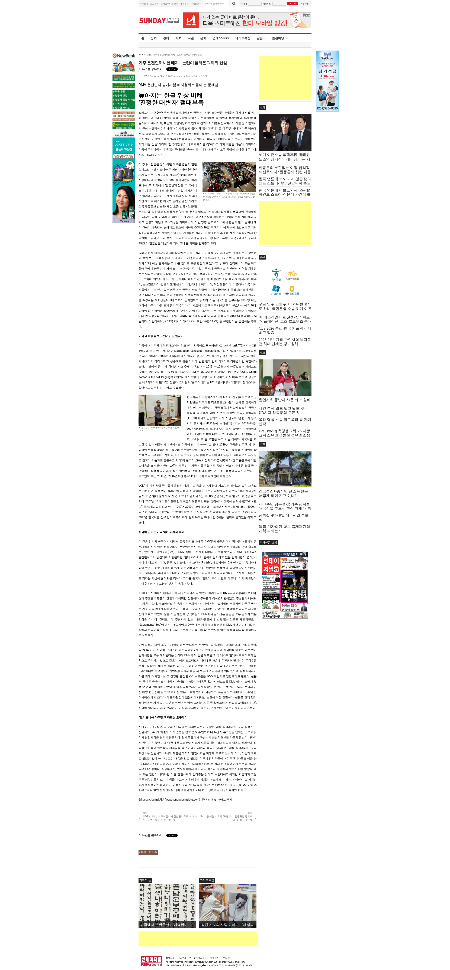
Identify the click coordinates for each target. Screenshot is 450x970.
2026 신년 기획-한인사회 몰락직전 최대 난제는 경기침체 (285, 341)
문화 (203, 38)
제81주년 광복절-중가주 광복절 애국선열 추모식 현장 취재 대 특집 (285, 508)
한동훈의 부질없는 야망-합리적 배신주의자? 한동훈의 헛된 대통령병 (285, 172)
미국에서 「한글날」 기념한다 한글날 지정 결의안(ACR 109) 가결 (168, 924)
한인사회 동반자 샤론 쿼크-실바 (285, 400)
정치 (154, 38)
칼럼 (260, 38)
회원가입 (304, 3)
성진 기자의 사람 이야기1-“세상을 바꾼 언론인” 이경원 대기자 (228, 924)
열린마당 (278, 38)
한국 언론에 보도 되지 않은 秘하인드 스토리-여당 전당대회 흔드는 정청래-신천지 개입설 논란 (285, 183)
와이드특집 (242, 38)
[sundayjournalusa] (159, 20)
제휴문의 (184, 3)
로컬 (191, 38)
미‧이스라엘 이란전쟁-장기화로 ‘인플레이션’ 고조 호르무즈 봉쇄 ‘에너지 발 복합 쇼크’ (285, 321)
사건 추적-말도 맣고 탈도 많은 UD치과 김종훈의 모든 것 (283, 410)
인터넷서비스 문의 (169, 3)
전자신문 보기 (268, 542)
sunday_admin (183, 76)
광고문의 (154, 3)
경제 (166, 38)
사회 (178, 38)
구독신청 (195, 3)
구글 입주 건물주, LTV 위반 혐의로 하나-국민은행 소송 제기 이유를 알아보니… (285, 308)
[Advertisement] (202, 938)
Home (142, 54)
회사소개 (144, 3)
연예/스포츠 (221, 38)
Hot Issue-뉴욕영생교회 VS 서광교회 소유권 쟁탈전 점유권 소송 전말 (284, 435)
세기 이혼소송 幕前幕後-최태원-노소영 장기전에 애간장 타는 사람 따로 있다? (285, 159)
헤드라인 (202, 76)
